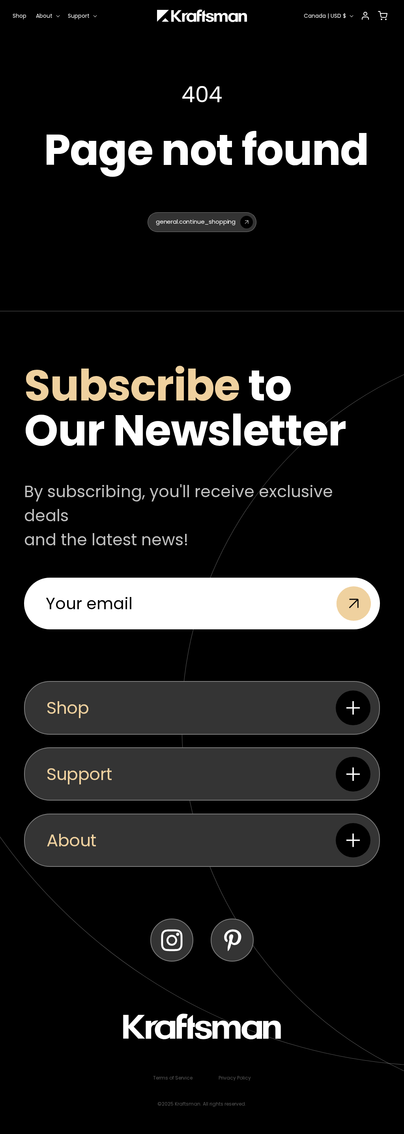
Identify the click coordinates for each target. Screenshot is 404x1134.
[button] (47, 15)
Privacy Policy (235, 1077)
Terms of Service (173, 1077)
